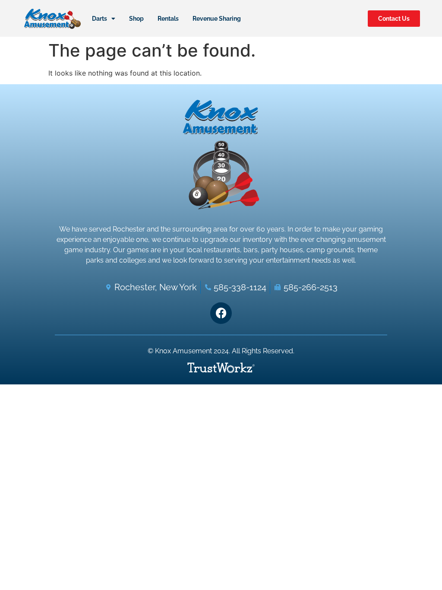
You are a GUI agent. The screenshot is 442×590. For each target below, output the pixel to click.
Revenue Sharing (217, 18)
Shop (136, 18)
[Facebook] (221, 313)
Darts (99, 18)
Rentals (168, 18)
